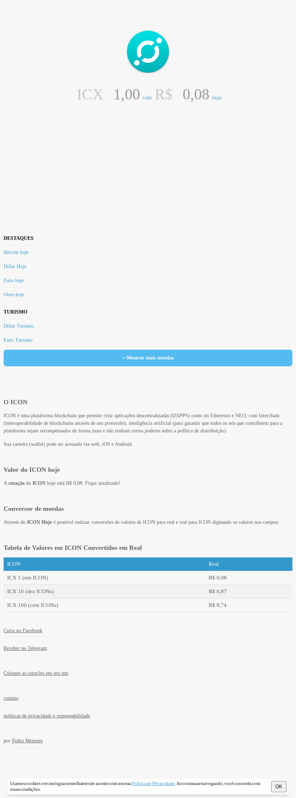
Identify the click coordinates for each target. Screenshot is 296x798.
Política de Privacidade (153, 783)
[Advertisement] (148, 124)
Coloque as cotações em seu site (36, 673)
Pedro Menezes (27, 740)
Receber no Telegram (25, 648)
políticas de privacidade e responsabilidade (47, 716)
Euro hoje (14, 280)
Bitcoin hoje (16, 252)
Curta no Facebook (23, 630)
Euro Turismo (18, 340)
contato (11, 698)
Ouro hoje (14, 294)
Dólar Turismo (19, 326)
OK (278, 786)
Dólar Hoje (15, 266)
